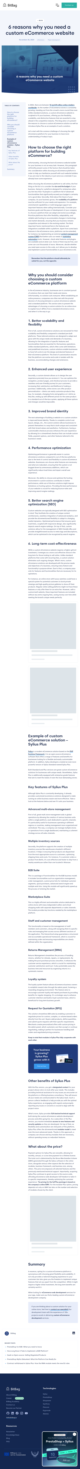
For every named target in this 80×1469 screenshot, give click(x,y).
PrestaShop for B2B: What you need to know (24, 1347)
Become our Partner (14, 1408)
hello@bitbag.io (11, 1417)
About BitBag (11, 1395)
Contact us (69, 5)
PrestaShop (47, 1397)
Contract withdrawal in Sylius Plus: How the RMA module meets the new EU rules (38, 1363)
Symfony (46, 1404)
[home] (10, 5)
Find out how (41, 1066)
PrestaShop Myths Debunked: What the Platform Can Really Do (31, 1359)
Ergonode (46, 1410)
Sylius (45, 1394)
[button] (57, 5)
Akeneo (46, 1414)
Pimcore (46, 1407)
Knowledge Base (12, 1435)
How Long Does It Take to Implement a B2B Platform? (27, 1351)
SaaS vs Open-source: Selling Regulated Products (26, 1355)
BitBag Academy (12, 1401)
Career (9, 1398)
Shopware (47, 1401)
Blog (8, 1438)
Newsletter (10, 1432)
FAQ (8, 1441)
